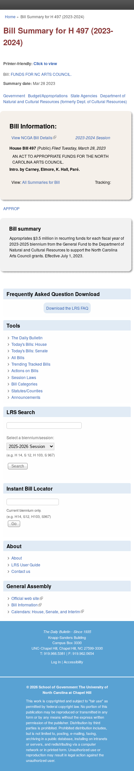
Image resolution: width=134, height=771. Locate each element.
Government (14, 95)
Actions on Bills (24, 370)
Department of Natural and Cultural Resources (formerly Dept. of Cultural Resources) (65, 98)
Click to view (45, 63)
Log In (56, 661)
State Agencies (84, 95)
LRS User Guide (25, 564)
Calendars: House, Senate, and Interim (47, 611)
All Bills (17, 357)
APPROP (11, 208)
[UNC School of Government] (65, 5)
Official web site (27, 598)
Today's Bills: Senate (29, 350)
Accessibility (73, 661)
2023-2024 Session (92, 137)
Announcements (25, 397)
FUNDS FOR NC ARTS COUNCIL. (41, 74)
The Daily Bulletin (27, 337)
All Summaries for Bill (41, 182)
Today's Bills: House (29, 344)
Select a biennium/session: (30, 437)
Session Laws (23, 377)
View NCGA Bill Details (33, 137)
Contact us (20, 571)
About (16, 558)
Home (10, 16)
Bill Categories (24, 383)
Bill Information (26, 604)
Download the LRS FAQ (67, 308)
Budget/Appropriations (48, 95)
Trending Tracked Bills (30, 364)
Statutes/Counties (27, 390)
